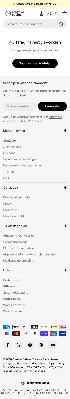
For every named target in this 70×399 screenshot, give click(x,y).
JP (19, 393)
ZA (35, 396)
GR (58, 390)
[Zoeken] (61, 24)
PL (31, 393)
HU (2, 393)
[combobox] (35, 23)
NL (25, 393)
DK (40, 390)
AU (4, 390)
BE (16, 390)
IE (8, 393)
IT (13, 393)
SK (43, 393)
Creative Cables (21, 359)
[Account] (49, 13)
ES (47, 390)
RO (37, 393)
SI (55, 393)
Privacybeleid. (36, 121)
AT (10, 390)
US (67, 393)
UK (60, 393)
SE (49, 393)
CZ (28, 390)
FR (52, 390)
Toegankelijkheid (38, 383)
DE (34, 390)
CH (22, 390)
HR (65, 390)
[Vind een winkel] (41, 13)
